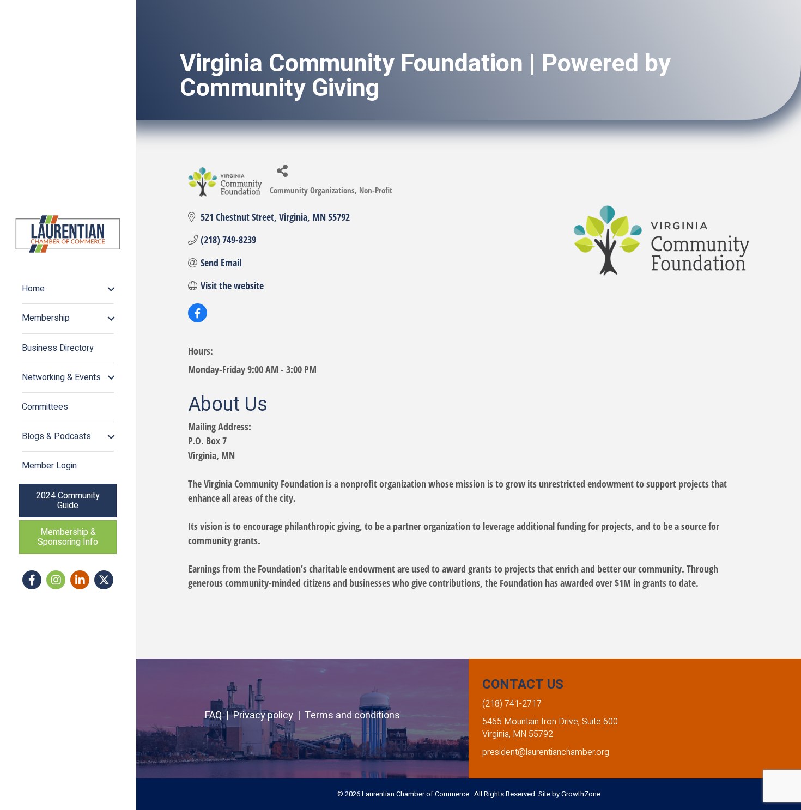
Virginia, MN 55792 (517, 734)
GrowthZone (580, 794)
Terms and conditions (352, 715)
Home (33, 288)
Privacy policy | (269, 715)
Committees (45, 406)
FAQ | (219, 715)
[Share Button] (282, 170)
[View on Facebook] (197, 318)
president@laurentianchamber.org (545, 752)
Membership (46, 318)
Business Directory (58, 348)
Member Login (49, 465)
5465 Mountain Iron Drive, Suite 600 (550, 721)
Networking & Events (61, 377)
